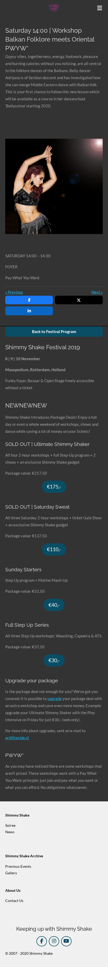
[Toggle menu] (99, 8)
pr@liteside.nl (17, 737)
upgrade (54, 698)
